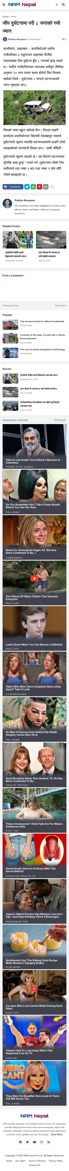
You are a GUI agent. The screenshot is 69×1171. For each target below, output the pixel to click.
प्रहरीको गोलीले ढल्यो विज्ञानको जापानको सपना (15, 254)
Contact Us (34, 1165)
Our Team (20, 1161)
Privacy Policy (56, 1161)
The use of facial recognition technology (42, 349)
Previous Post (11, 305)
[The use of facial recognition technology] (10, 353)
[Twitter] (27, 186)
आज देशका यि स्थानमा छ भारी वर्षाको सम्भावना (49, 254)
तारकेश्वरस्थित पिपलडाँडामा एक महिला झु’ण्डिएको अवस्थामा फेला (39, 404)
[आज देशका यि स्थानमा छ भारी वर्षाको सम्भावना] (51, 240)
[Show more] (52, 186)
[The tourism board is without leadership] (10, 325)
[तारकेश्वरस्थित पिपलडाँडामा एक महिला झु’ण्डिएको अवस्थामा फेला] (10, 405)
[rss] (48, 1142)
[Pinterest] (39, 186)
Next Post (60, 305)
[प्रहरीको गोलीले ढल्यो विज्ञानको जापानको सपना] (18, 240)
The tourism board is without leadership (42, 321)
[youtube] (34, 1142)
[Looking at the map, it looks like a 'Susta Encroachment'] (10, 338)
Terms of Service (37, 1161)
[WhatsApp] (33, 186)
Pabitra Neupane (25, 200)
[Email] (45, 186)
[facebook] (20, 1142)
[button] (4, 4)
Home (6, 16)
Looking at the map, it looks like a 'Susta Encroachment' (42, 337)
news (13, 16)
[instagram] (41, 1142)
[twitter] (27, 1142)
